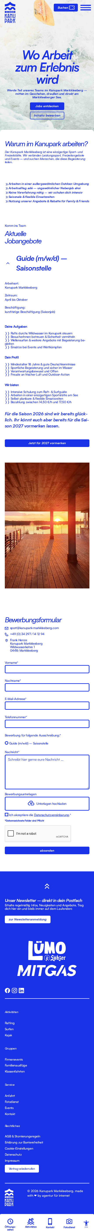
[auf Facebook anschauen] (7, 990)
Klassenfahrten (15, 1071)
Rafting (10, 1023)
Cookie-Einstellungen (19, 1148)
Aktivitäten (11, 1012)
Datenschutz (13, 1154)
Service (10, 1084)
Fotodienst (12, 1102)
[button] (85, 7)
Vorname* (11, 662)
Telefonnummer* (16, 717)
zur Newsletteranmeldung (28, 919)
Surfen (9, 1029)
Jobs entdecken (47, 106)
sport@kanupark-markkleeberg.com (34, 628)
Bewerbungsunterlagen (21, 794)
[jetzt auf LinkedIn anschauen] (21, 990)
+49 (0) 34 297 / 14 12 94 (27, 634)
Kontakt (10, 1114)
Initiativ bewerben (47, 115)
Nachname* (13, 680)
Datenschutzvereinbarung (51, 815)
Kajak (8, 1035)
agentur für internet (56, 1195)
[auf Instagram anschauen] (14, 990)
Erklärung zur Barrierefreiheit (24, 1142)
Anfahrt (10, 1095)
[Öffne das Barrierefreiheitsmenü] (85, 1224)
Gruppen (11, 1048)
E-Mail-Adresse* (16, 699)
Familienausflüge (16, 1065)
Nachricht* (12, 752)
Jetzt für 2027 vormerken (47, 443)
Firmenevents (14, 1059)
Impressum (12, 1160)
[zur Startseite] (10, 13)
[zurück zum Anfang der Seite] (47, 886)
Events (9, 1108)
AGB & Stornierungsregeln (22, 1136)
